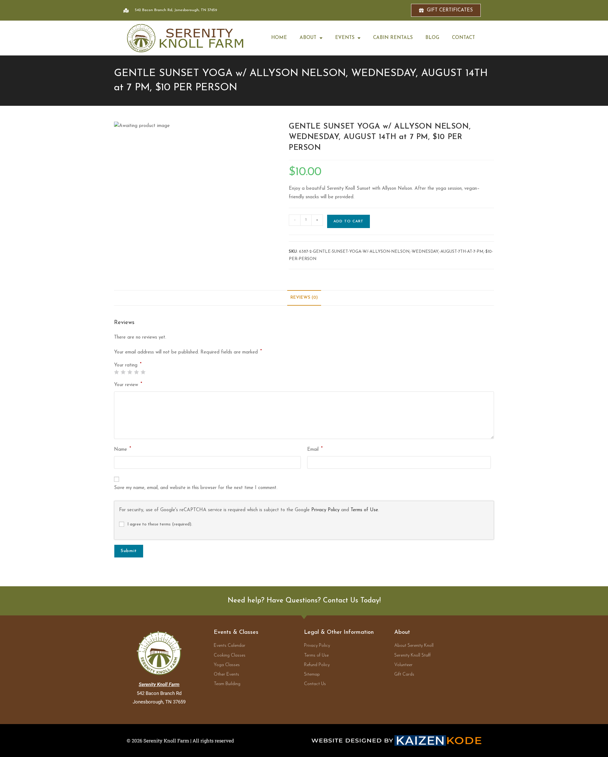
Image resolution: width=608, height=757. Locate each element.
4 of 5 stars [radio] (136, 372)
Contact (463, 37)
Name (122, 449)
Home (279, 37)
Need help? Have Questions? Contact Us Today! (304, 600)
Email (315, 449)
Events (344, 37)
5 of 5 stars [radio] (143, 372)
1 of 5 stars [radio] (116, 372)
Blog (432, 37)
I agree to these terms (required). (159, 524)
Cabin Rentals (393, 37)
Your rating (128, 365)
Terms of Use (364, 510)
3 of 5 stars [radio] (129, 372)
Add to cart (348, 221)
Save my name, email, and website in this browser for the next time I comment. (195, 488)
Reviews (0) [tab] (304, 298)
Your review (128, 384)
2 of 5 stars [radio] (123, 372)
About (308, 37)
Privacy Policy (325, 510)
